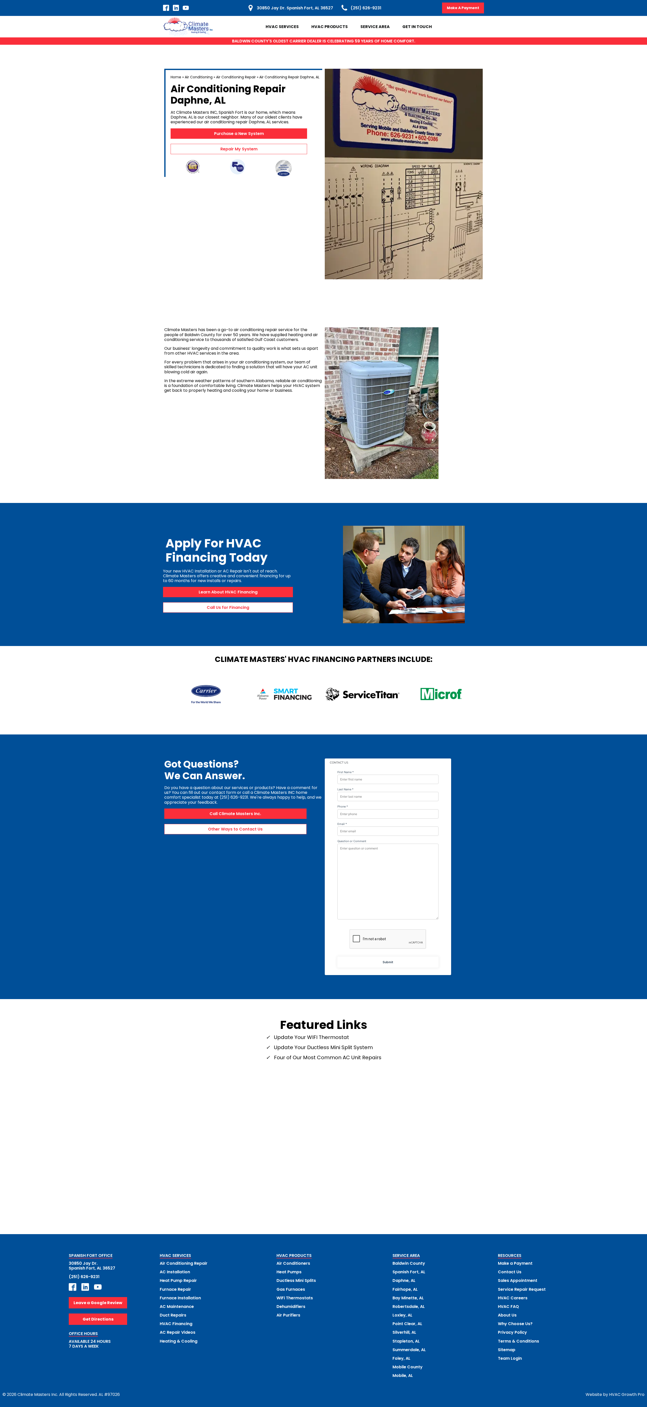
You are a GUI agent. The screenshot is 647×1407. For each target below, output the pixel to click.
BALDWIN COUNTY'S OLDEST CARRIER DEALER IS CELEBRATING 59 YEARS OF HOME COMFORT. (323, 41)
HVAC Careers (512, 1298)
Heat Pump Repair (178, 1280)
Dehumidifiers (290, 1306)
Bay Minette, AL (408, 1298)
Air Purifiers (288, 1315)
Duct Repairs (173, 1315)
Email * (342, 824)
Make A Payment (463, 7)
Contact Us (509, 1272)
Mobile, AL (402, 1375)
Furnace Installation (180, 1298)
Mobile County (407, 1367)
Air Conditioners (293, 1263)
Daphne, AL (403, 1280)
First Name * (345, 772)
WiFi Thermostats (294, 1298)
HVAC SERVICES (175, 1255)
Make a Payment (515, 1263)
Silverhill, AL (404, 1332)
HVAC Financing (176, 1323)
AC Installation (175, 1272)
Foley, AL (401, 1358)
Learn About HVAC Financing (228, 592)
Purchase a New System (239, 133)
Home (176, 77)
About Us (507, 1315)
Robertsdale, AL (408, 1306)
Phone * (342, 806)
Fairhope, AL (405, 1289)
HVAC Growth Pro (626, 1394)
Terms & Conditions (518, 1341)
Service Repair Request (522, 1289)
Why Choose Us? (515, 1323)
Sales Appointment (517, 1280)
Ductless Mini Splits (296, 1280)
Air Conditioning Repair (236, 77)
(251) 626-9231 (84, 1276)
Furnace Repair (175, 1289)
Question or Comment (351, 841)
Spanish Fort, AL (408, 1272)
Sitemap (506, 1349)
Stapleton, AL (406, 1341)
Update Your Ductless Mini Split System (323, 1047)
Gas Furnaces (290, 1289)
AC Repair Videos (177, 1332)
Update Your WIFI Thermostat (311, 1037)
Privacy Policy (512, 1332)
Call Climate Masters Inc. (235, 814)
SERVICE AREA (406, 1255)
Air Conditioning (199, 77)
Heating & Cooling (178, 1341)
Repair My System (239, 149)
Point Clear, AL (407, 1323)
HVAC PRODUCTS (294, 1255)
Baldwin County (408, 1263)
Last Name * (345, 789)
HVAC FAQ (508, 1306)
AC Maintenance (177, 1306)
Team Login (510, 1358)
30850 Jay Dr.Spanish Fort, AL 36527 (92, 1266)
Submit (388, 962)
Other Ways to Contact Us (235, 829)
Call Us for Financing (228, 607)
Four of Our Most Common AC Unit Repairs (327, 1057)
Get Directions (98, 1319)
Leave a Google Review (98, 1303)
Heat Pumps (289, 1272)
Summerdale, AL (409, 1349)
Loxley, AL (402, 1315)
